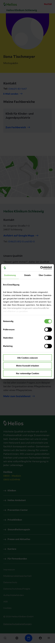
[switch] (48, 329)
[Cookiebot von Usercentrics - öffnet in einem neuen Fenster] (40, 268)
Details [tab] (27, 275)
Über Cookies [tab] (45, 275)
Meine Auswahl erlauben (27, 365)
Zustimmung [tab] (10, 275)
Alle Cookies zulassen (27, 358)
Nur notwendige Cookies (27, 373)
